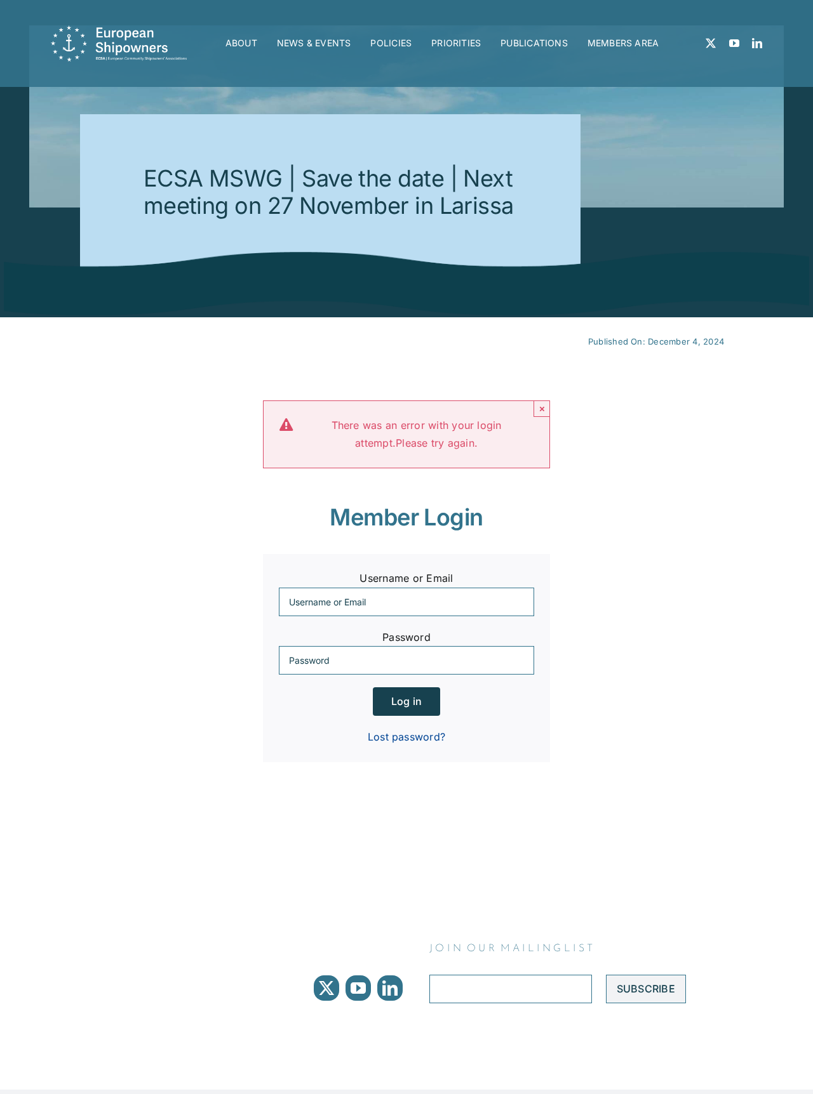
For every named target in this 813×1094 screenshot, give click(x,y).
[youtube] (734, 43)
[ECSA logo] (122, 30)
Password (406, 637)
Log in (406, 701)
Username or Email (406, 578)
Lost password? (406, 736)
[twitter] (711, 43)
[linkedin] (757, 43)
